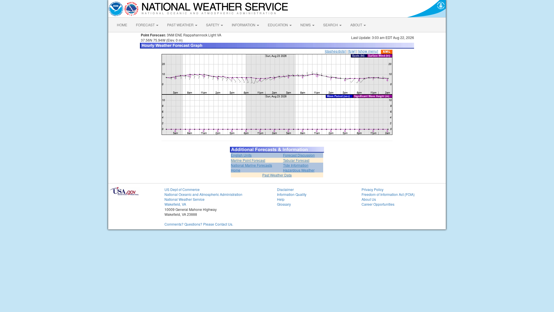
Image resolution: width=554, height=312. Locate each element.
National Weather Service (184, 199)
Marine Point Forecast (248, 160)
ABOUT (356, 24)
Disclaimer (285, 189)
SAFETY (213, 24)
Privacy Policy (372, 189)
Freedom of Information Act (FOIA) (388, 194)
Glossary (284, 204)
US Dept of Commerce (182, 189)
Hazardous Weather (299, 170)
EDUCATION (278, 24)
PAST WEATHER (180, 24)
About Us (369, 199)
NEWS (306, 24)
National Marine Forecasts (251, 165)
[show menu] (368, 51)
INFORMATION (244, 24)
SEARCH (331, 24)
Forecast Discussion (299, 155)
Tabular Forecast (296, 160)
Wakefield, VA (175, 204)
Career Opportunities (378, 204)
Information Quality (291, 194)
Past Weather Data (277, 174)
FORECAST (146, 24)
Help (281, 199)
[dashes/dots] (335, 51)
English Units (241, 155)
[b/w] (351, 51)
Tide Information (295, 165)
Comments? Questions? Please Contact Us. (198, 224)
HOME (122, 24)
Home (235, 170)
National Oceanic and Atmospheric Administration (203, 194)
